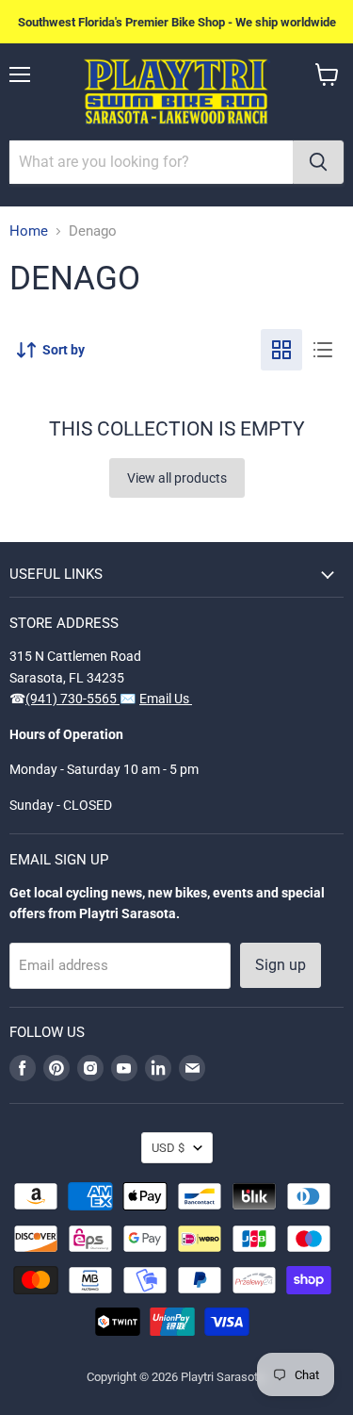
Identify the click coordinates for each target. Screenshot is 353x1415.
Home (28, 231)
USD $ (168, 1148)
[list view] (323, 349)
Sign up (280, 965)
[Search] (318, 162)
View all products (177, 477)
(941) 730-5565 (72, 698)
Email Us (165, 698)
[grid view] (281, 349)
